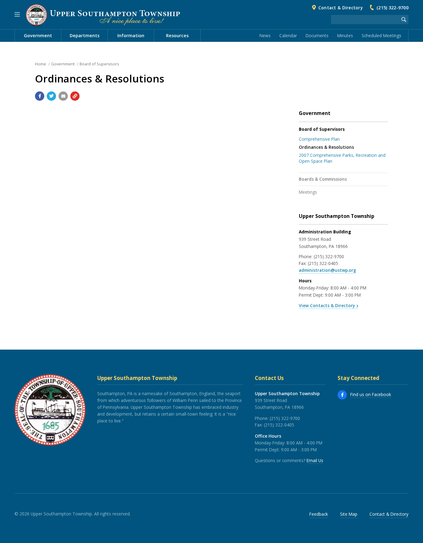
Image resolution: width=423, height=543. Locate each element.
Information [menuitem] (130, 35)
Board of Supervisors (99, 64)
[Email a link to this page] (63, 96)
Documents (317, 35)
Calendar (288, 35)
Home (40, 64)
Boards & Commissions (323, 179)
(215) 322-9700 (392, 8)
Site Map (348, 514)
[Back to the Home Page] (103, 15)
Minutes (345, 35)
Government (63, 64)
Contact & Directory (340, 8)
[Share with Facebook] (39, 96)
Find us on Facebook (370, 394)
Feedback (318, 514)
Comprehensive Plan (319, 139)
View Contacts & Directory (327, 305)
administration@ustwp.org (327, 270)
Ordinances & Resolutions (326, 147)
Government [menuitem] (38, 35)
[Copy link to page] (75, 96)
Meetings (308, 192)
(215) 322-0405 (323, 263)
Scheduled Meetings (381, 35)
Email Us (315, 460)
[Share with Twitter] (51, 96)
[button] (17, 14)
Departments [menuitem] (84, 35)
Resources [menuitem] (177, 35)
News (265, 35)
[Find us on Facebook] (342, 395)
